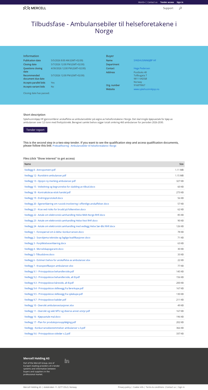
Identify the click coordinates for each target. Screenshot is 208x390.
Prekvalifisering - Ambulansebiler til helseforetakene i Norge (84, 145)
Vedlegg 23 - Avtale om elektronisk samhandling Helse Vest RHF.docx (60, 220)
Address (110, 72)
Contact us (152, 2)
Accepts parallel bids (34, 82)
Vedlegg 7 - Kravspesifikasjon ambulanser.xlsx (48, 265)
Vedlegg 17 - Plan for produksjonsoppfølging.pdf (50, 322)
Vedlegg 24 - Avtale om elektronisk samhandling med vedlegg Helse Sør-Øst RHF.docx (69, 226)
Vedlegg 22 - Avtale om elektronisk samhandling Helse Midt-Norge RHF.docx (64, 214)
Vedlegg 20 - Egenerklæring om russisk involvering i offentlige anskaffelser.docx (66, 203)
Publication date (32, 60)
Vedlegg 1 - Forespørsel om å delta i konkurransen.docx (54, 231)
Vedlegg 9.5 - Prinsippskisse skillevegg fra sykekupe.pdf (53, 294)
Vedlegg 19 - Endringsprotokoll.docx (43, 198)
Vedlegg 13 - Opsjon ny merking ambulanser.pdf (50, 181)
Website (110, 89)
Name (109, 60)
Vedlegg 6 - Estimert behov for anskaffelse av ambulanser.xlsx (57, 260)
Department (112, 64)
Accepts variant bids (34, 86)
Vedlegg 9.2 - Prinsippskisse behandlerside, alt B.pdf (52, 277)
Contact (110, 68)
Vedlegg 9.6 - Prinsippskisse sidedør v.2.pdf (47, 333)
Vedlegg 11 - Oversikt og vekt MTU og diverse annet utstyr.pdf (57, 311)
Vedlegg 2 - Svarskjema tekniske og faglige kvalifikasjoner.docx (57, 237)
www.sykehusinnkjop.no (146, 89)
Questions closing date (32, 70)
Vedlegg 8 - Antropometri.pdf (39, 169)
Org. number (113, 85)
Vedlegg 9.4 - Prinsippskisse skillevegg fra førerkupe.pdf (53, 288)
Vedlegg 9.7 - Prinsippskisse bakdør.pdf (45, 299)
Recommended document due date (33, 77)
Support (168, 8)
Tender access (167, 2)
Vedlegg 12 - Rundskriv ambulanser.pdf (45, 175)
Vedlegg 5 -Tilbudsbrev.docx (39, 254)
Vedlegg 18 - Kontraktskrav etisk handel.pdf (47, 192)
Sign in (180, 2)
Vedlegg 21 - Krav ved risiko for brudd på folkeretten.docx (55, 209)
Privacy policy (124, 387)
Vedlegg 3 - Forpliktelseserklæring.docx (45, 243)
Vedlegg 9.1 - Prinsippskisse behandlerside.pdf (49, 271)
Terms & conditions (155, 387)
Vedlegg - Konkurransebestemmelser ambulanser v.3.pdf (54, 327)
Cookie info (138, 387)
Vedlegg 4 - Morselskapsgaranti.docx (43, 249)
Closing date (30, 64)
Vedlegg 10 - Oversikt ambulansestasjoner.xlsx (49, 305)
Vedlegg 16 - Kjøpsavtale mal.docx (42, 316)
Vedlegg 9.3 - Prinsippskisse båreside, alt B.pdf (49, 282)
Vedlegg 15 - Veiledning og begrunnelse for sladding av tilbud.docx (59, 186)
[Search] (180, 8)
